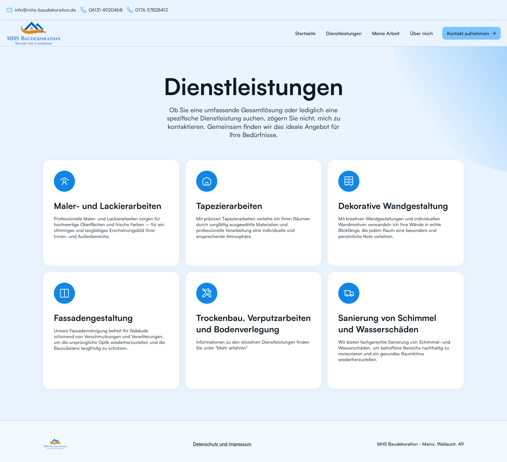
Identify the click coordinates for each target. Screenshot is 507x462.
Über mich (421, 33)
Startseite (305, 33)
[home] (33, 33)
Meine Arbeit (386, 33)
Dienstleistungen (344, 33)
